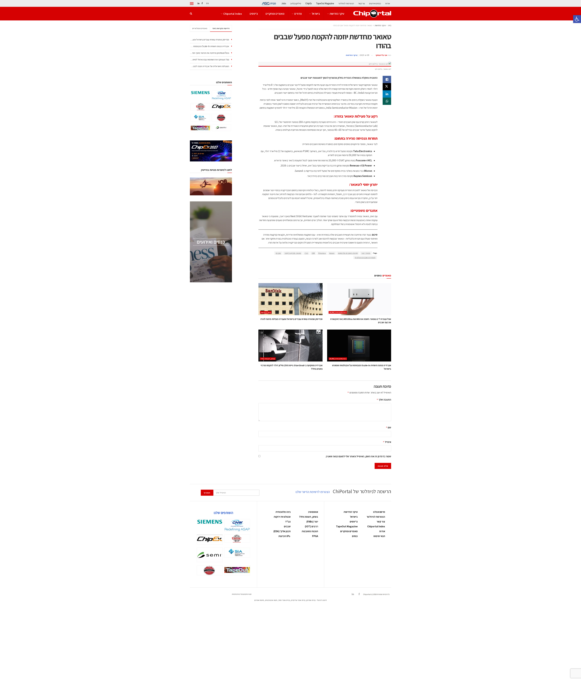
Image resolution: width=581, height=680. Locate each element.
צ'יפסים (254, 13)
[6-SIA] (200, 117)
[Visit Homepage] (372, 13)
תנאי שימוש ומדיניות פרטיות (241, 594)
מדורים (298, 13)
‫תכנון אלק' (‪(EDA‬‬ (282, 531)
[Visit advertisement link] (324, 266)
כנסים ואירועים (375, 3)
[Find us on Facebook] (202, 3)
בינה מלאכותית (283, 512)
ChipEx (308, 3)
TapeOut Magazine (325, 3)
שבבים (278, 253)
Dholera (322, 253)
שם (388, 427)
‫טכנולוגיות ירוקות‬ (282, 516)
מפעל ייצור (365, 253)
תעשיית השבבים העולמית (365, 257)
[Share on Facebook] (387, 79)
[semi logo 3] (221, 128)
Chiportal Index (232, 13)
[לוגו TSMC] (200, 107)
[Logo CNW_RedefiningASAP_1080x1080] (221, 95)
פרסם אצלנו (379, 512)
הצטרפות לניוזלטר (346, 3)
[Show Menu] (192, 3)
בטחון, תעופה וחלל (268, 359)
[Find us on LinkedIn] (198, 3)
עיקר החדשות (337, 13)
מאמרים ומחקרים (275, 13)
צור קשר (361, 3)
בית (389, 25)
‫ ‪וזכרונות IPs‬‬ (284, 536)
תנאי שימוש (379, 536)
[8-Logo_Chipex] (221, 106)
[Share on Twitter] (387, 86)
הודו (306, 253)
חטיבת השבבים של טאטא (348, 253)
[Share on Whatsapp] (387, 101)
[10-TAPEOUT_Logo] (200, 128)
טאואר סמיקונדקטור (292, 253)
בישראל (316, 13)
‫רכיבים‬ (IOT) (311, 526)
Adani (332, 253)
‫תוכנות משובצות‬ (310, 531)
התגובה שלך (384, 399)
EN (207, 3)
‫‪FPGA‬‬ (315, 536)
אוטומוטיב (313, 512)
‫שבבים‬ (287, 526)
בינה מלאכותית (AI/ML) (337, 312)
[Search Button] (191, 13)
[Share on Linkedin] (387, 94)
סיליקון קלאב (295, 3)
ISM (313, 253)
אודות (387, 3)
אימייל (387, 442)
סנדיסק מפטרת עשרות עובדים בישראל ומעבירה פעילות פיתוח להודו (291, 319)
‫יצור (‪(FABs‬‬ (312, 521)
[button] (577, 19)
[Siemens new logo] (200, 92)
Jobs (283, 3)
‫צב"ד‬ (288, 521)
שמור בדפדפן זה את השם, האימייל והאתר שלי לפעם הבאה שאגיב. (358, 456)
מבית (273, 3)
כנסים (355, 536)
